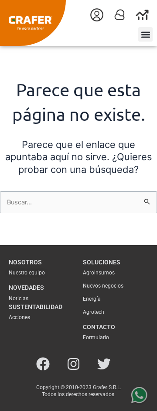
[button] (145, 34)
